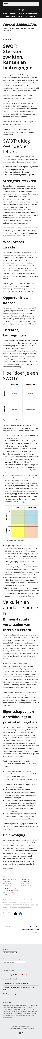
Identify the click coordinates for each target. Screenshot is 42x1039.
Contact (20, 16)
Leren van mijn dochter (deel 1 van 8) (15, 975)
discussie (8, 902)
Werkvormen (10, 16)
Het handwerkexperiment (27, 14)
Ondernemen (16, 899)
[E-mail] (20, 1033)
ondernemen (7, 905)
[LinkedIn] (22, 1033)
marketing (26, 902)
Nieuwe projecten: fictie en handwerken (16, 983)
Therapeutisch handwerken (12, 979)
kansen (20, 902)
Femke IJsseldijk (19, 24)
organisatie (13, 907)
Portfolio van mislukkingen (25, 880)
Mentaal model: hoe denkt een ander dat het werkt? (30, 929)
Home (5, 14)
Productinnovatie (27, 899)
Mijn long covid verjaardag (12, 994)
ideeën (14, 902)
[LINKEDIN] (22, 10)
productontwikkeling (24, 907)
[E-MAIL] (19, 10)
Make (17, 1028)
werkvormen (7, 909)
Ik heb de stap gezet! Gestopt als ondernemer (11, 889)
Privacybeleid (31, 16)
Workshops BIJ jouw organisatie (9, 880)
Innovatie (8, 899)
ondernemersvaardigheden (21, 905)
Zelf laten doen (10, 927)
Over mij (12, 14)
